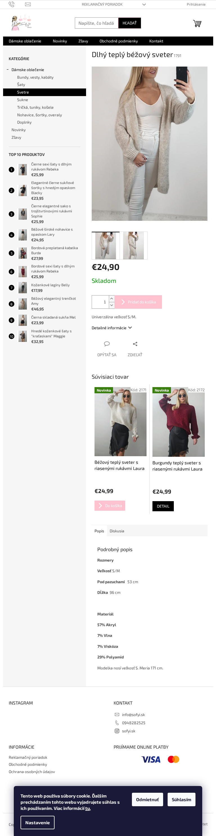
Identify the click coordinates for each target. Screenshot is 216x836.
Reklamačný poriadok (102, 4)
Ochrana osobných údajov (32, 771)
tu (87, 808)
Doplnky (24, 122)
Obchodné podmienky (28, 764)
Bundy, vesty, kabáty (35, 77)
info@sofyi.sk (133, 714)
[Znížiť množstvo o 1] (111, 305)
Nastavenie (37, 822)
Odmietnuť (147, 799)
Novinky (19, 129)
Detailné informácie (109, 327)
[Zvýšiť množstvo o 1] (111, 299)
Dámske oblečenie (28, 69)
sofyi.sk (128, 730)
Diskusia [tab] (117, 530)
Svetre (23, 92)
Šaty (21, 84)
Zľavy (16, 137)
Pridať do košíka (142, 301)
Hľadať (130, 23)
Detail (163, 506)
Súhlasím (181, 799)
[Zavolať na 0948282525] (17, 4)
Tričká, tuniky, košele (35, 107)
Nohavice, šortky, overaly (39, 114)
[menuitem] (25, 41)
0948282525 (133, 722)
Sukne (22, 99)
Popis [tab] (99, 530)
